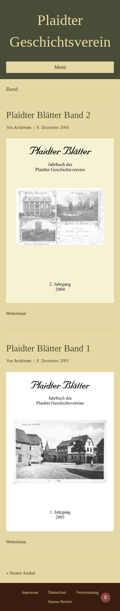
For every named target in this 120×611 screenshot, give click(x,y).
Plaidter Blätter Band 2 (48, 115)
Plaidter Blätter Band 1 (48, 348)
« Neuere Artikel (20, 573)
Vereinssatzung (87, 592)
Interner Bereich (60, 602)
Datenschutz (57, 592)
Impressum (30, 592)
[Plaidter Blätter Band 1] (60, 451)
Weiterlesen (16, 313)
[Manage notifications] (105, 597)
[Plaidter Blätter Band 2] (60, 220)
